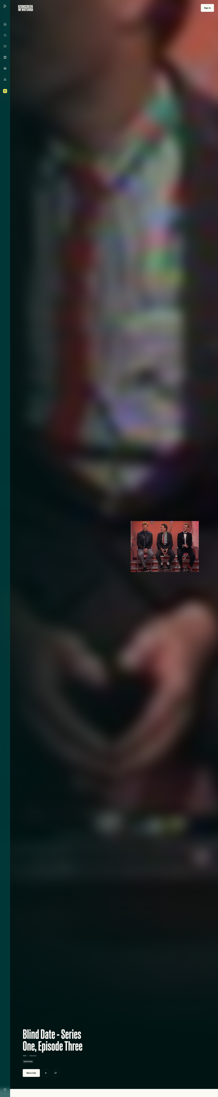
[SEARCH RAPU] (5, 35)
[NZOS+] (5, 91)
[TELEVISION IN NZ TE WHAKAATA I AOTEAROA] (5, 46)
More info (31, 1073)
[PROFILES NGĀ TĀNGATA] (5, 79)
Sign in (207, 8)
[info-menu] (5, 1089)
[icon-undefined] (46, 1073)
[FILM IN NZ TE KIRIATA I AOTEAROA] (5, 57)
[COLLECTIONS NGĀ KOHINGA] (5, 68)
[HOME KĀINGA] (5, 24)
